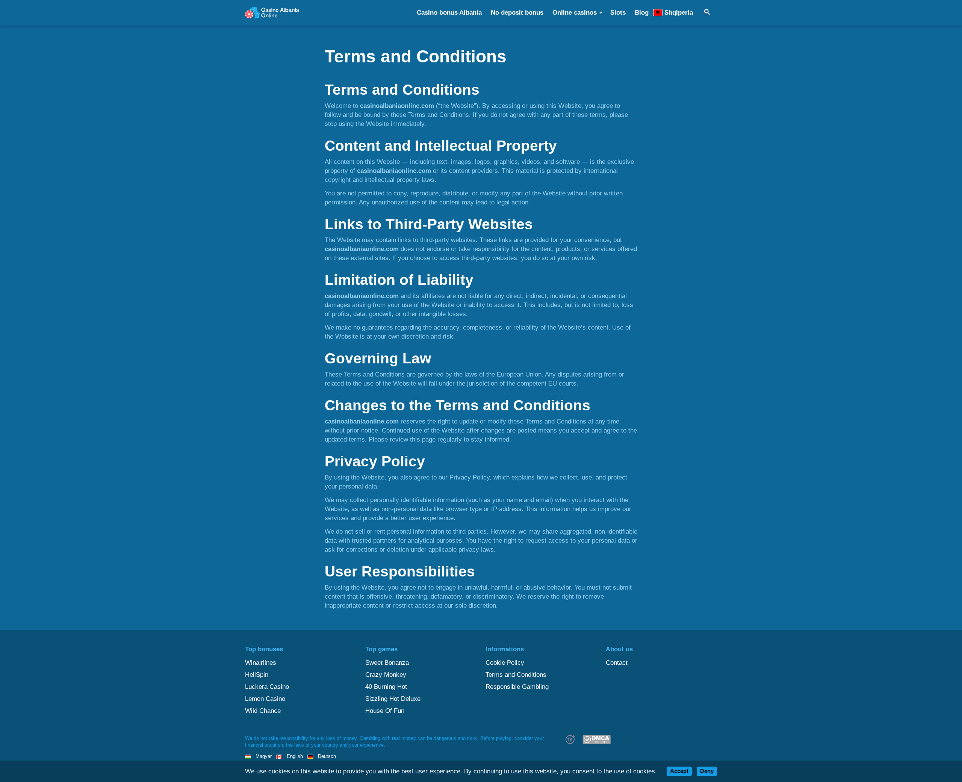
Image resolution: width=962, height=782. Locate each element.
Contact (617, 662)
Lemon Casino (265, 698)
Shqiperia (678, 12)
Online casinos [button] (574, 12)
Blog (642, 12)
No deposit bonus (517, 12)
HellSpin (256, 674)
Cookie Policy (505, 662)
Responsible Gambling (517, 686)
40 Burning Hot (386, 686)
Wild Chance (263, 710)
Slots (618, 12)
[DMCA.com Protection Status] (596, 739)
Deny (707, 771)
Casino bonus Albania (449, 12)
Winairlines (260, 662)
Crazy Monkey (385, 674)
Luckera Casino (267, 686)
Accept (679, 771)
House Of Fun (384, 710)
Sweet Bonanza (387, 662)
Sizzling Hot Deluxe (392, 698)
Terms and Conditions (516, 674)
